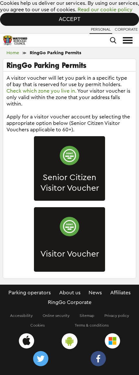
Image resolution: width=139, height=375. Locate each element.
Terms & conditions (92, 325)
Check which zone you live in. (41, 91)
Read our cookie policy (105, 9)
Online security (56, 316)
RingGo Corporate (69, 302)
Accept (69, 19)
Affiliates (120, 292)
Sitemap (87, 316)
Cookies (37, 325)
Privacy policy (116, 316)
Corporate (126, 29)
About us (69, 292)
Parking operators (29, 292)
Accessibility (21, 316)
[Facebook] (98, 360)
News (95, 292)
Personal (101, 29)
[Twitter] (41, 360)
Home (12, 53)
